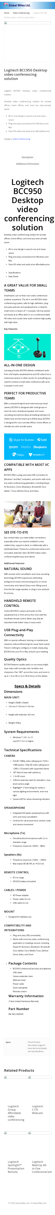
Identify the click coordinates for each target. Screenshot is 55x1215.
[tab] (27, 157)
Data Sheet (13, 276)
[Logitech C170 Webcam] (40, 1088)
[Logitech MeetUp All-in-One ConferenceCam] (40, 1144)
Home (6, 12)
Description (27, 157)
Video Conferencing (21, 12)
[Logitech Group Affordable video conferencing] (16, 1088)
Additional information (27, 164)
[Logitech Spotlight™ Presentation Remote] (16, 1144)
